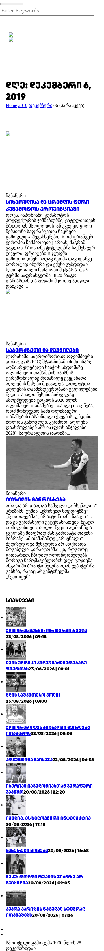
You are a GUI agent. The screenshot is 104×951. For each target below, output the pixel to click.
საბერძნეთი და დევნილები (42, 350)
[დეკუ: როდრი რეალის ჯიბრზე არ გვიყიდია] (16, 863)
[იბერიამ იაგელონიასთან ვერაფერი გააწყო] (16, 772)
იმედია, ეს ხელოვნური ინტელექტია (48, 818)
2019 (22, 105)
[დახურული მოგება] (16, 837)
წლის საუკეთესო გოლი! (33, 695)
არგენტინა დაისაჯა (29, 760)
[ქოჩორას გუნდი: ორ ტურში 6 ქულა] (16, 616)
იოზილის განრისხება (36, 499)
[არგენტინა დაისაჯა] (16, 746)
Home (11, 105)
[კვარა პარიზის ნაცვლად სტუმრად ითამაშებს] (16, 895)
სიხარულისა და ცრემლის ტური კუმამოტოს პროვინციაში (47, 205)
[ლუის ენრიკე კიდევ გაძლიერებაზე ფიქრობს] (16, 649)
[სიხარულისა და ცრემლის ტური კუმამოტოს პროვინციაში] (52, 161)
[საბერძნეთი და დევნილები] (52, 314)
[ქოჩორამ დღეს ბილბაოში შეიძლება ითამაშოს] (16, 713)
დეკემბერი (40, 105)
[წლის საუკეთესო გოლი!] (16, 681)
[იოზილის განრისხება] (52, 462)
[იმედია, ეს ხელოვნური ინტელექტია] (16, 804)
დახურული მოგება (27, 850)
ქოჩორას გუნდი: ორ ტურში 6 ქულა (46, 630)
